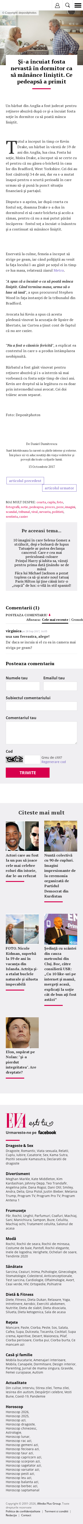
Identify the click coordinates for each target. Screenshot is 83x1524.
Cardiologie (34, 1280)
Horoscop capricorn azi (23, 1457)
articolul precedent (25, 480)
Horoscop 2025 (17, 1416)
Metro (58, 270)
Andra (10, 1191)
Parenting (13, 1368)
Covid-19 (22, 1396)
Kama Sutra (59, 1155)
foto (60, 502)
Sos (54, 1327)
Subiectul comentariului (28, 697)
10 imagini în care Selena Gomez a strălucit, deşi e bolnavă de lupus (41, 542)
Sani (9, 1220)
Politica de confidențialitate (23, 1511)
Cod (9, 751)
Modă (11, 1238)
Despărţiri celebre (49, 1392)
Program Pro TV (48, 1196)
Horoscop (14, 1406)
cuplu (51, 502)
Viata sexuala (47, 1151)
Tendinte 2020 (17, 1256)
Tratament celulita (41, 1224)
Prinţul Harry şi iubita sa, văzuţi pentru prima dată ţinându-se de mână (41, 564)
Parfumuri (42, 1215)
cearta (41, 502)
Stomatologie (16, 1276)
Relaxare (54, 1299)
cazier (23, 516)
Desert (37, 1336)
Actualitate (16, 1382)
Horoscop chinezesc (21, 1428)
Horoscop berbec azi (21, 1486)
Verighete (40, 1252)
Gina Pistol (34, 1191)
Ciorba (35, 1327)
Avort (70, 1280)
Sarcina (11, 1272)
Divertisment (18, 1173)
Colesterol (35, 1276)
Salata (63, 1327)
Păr (8, 1215)
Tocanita (46, 1331)
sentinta (12, 516)
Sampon (39, 1220)
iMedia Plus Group (49, 1503)
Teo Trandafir (56, 1183)
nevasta (44, 511)
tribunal (24, 511)
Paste (25, 1327)
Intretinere (14, 1304)
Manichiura (23, 1220)
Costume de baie (19, 1248)
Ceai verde (14, 1284)
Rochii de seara (28, 1244)
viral (34, 511)
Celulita (62, 1220)
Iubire (21, 1155)
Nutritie (12, 1308)
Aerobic (30, 1304)
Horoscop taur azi (19, 1453)
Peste (46, 1327)
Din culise (13, 1388)
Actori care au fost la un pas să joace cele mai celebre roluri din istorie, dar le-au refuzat (22, 865)
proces (50, 507)
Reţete (12, 1322)
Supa (20, 1331)
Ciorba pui (41, 1340)
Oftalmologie (55, 1280)
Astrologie (13, 1432)
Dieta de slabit (30, 1308)
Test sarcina (15, 1280)
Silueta (11, 1312)
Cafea (10, 1331)
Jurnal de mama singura (40, 1368)
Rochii (17, 1215)
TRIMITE (28, 772)
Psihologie (49, 1272)
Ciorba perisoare (19, 1340)
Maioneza (51, 1336)
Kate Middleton (43, 1179)
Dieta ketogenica (30, 1312)
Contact (26, 1515)
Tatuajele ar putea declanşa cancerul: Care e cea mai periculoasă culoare (41, 552)
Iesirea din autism (20, 1392)
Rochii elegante (57, 1248)
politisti (57, 511)
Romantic (28, 1151)
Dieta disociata (54, 1308)
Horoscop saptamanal (22, 1490)
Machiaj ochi (15, 1224)
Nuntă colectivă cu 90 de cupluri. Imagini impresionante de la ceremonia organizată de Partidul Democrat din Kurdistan (60, 876)
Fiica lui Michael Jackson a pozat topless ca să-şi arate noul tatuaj (41, 575)
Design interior (64, 1364)
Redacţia (11, 1515)
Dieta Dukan (36, 1299)
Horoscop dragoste (20, 1424)
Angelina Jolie (16, 1187)
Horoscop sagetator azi (23, 1465)
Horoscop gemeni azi (22, 1445)
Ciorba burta (60, 1340)
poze (60, 507)
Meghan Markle (18, 1179)
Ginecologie (67, 1272)
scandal (11, 511)
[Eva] (14, 5)
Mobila (11, 1364)
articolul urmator (59, 487)
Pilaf (63, 1336)
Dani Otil (54, 1187)
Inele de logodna (19, 1252)
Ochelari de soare (63, 1252)
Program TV (26, 1196)
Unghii (28, 1215)
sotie (24, 507)
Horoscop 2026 (17, 1412)
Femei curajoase (18, 1372)
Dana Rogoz (37, 1187)
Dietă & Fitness (19, 1294)
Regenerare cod (54, 762)
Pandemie (37, 1396)
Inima (35, 1272)
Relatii (63, 1151)
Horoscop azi (16, 1420)
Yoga (66, 1299)
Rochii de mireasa (55, 1244)
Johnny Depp (35, 1183)
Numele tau (17, 677)
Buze (51, 1220)
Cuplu (10, 1155)
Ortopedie (38, 1284)
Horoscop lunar (18, 1436)
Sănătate (14, 1266)
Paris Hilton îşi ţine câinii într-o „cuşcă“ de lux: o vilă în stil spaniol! (41, 583)
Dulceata (32, 1331)
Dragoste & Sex (19, 1145)
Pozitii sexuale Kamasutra (25, 1159)
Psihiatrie (54, 1284)
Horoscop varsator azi (22, 1469)
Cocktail (61, 1331)
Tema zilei (61, 1388)
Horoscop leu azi (18, 1478)
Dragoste (13, 1151)
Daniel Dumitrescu (44, 444)
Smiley (68, 1187)
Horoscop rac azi (18, 1440)
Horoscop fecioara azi (22, 1449)
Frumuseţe (16, 1210)
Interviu (28, 1388)
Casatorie (34, 1155)
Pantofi (38, 1248)
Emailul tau (54, 677)
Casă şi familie (19, 1354)
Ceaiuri (24, 1272)
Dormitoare (42, 1364)
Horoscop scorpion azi (23, 1461)
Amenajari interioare (49, 1360)
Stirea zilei (44, 1388)
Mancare (12, 1327)
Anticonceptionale (58, 1276)
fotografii (12, 507)
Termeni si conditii (56, 1511)
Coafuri (57, 1215)
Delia (20, 1191)
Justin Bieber (53, 1191)
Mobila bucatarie (19, 1360)
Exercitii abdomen (51, 1304)
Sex (45, 1155)
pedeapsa (36, 507)
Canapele (25, 1364)
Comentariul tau (21, 717)
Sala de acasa (55, 1312)
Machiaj (70, 1215)
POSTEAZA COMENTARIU (26, 615)
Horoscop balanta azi (22, 1482)
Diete (10, 1299)
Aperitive (24, 1336)
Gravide (67, 1368)
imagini (70, 507)
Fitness (20, 1299)
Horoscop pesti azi (20, 1473)
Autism (37, 1372)
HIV (26, 1284)
